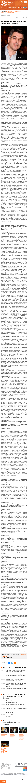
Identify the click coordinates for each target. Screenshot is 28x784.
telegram (24, 7)
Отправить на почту (26, 17)
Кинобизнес (10, 12)
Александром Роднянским (8, 564)
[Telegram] (12, 663)
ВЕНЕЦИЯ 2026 (9, 11)
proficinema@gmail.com (21, 766)
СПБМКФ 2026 (17, 11)
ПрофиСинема (3, 15)
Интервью (8, 15)
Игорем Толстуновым (18, 75)
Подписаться (12, 7)
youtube (21, 7)
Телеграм (5, 656)
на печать (23, 17)
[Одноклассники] (15, 663)
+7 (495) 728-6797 (21, 764)
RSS (19, 7)
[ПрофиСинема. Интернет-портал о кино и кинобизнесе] (7, 3)
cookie (23, 776)
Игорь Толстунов (11, 63)
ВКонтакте (23, 654)
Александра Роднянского (15, 74)
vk (26, 7)
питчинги (3, 12)
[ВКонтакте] (9, 663)
